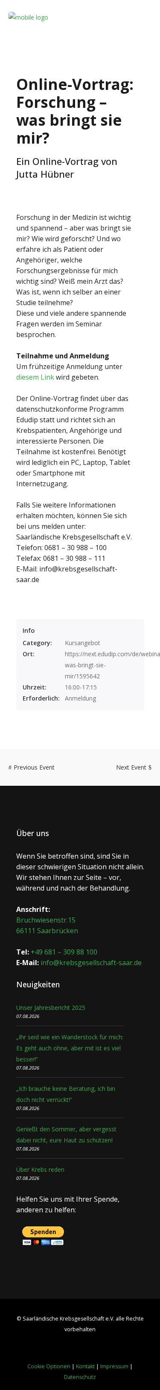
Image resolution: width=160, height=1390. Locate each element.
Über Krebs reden (40, 1169)
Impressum (114, 1366)
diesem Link (35, 377)
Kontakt (85, 1366)
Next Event (131, 767)
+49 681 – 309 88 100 (64, 952)
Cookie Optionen (48, 1366)
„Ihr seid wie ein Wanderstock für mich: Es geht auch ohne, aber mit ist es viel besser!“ (69, 1048)
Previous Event (34, 767)
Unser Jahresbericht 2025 (50, 1008)
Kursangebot (82, 643)
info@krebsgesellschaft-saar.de (91, 962)
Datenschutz (80, 1377)
